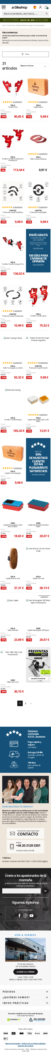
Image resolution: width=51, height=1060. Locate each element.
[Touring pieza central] (13, 348)
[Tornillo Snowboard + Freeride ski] (13, 139)
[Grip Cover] (13, 662)
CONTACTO (27, 834)
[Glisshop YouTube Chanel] (31, 916)
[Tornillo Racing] (12, 400)
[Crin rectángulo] (13, 453)
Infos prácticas (16, 1003)
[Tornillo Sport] (38, 296)
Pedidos (9, 991)
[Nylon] (38, 87)
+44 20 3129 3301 (28, 845)
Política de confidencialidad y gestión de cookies (32, 1044)
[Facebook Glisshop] (19, 916)
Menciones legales (13, 1043)
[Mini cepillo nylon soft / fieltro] (38, 400)
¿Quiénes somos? (16, 997)
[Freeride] (38, 348)
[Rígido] (38, 192)
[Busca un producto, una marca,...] (47, 13)
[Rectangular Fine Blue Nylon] (38, 505)
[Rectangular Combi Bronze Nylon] (13, 505)
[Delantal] (12, 610)
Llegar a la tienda (26, 972)
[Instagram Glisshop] (25, 916)
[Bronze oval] (13, 558)
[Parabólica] (13, 192)
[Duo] (13, 87)
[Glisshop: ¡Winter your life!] (19, 7)
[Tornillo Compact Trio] (13, 244)
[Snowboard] (13, 296)
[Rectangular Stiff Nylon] (38, 610)
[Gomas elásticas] (38, 139)
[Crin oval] (38, 558)
